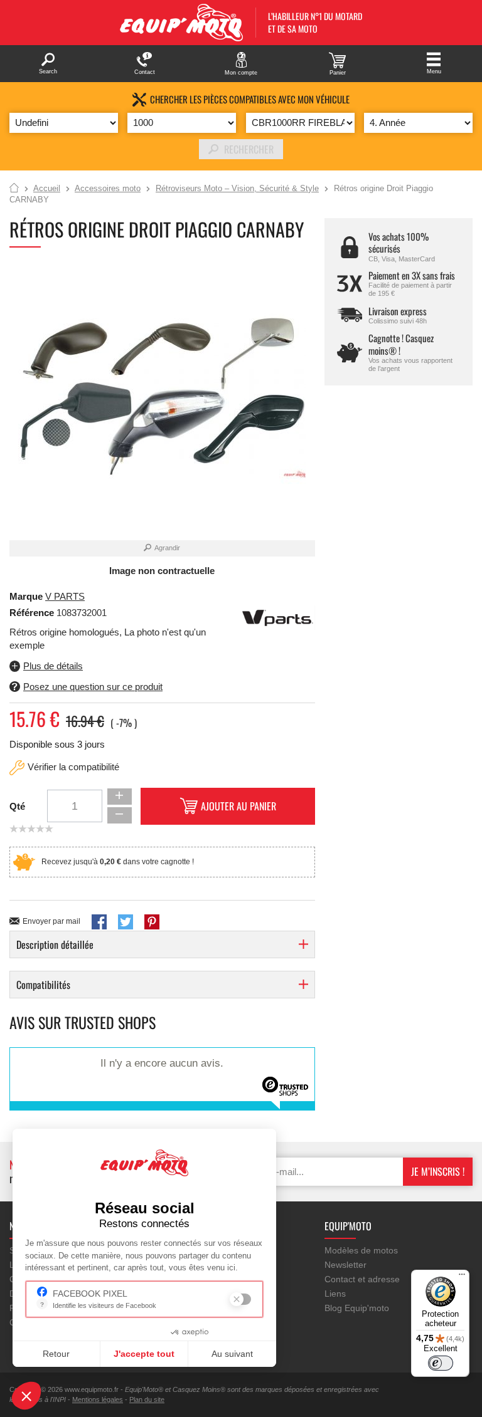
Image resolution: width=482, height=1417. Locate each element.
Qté (17, 806)
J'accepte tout (144, 1354)
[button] (26, 1396)
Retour (56, 1354)
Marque (26, 596)
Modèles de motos (361, 1250)
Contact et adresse (362, 1279)
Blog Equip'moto (356, 1308)
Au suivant (232, 1354)
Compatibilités (43, 984)
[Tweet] (125, 922)
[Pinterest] (151, 922)
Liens (335, 1294)
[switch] (440, 1363)
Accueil (14, 188)
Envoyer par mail (51, 921)
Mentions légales (97, 1399)
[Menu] (461, 1277)
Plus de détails (53, 666)
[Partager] (99, 922)
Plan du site (146, 1399)
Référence (32, 612)
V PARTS (65, 596)
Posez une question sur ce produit (93, 686)
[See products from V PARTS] (277, 617)
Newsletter (345, 1265)
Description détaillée (55, 944)
